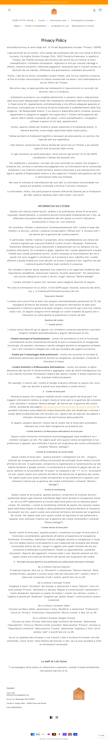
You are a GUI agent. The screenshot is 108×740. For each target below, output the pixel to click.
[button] (9, 10)
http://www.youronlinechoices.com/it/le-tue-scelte (69, 407)
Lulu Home (50, 739)
